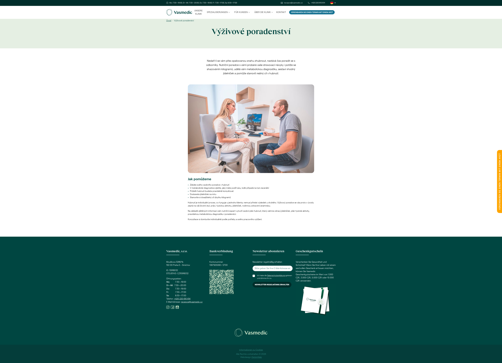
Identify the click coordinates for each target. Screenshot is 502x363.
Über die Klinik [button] (262, 12)
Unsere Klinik (198, 12)
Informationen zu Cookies (251, 350)
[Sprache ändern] (333, 3)
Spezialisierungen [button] (217, 12)
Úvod (168, 21)
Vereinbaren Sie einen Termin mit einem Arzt (312, 12)
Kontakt (281, 12)
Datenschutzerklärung (276, 275)
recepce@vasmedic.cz (293, 3)
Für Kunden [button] (241, 12)
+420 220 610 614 (318, 3)
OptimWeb (257, 357)
